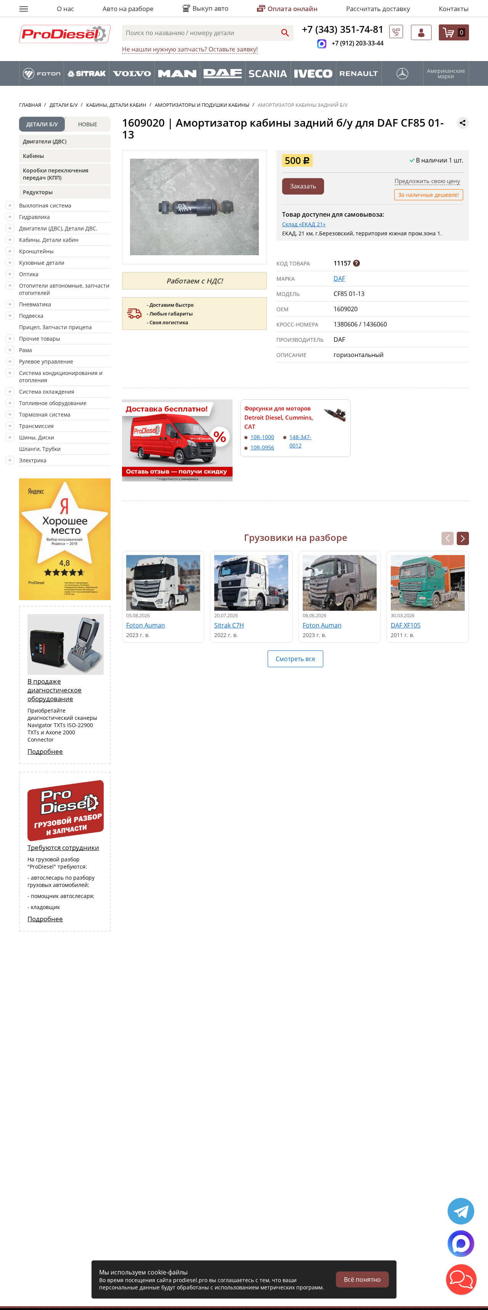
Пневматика (35, 304)
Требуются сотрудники (63, 847)
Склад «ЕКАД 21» (304, 224)
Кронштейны (36, 251)
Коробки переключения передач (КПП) (55, 174)
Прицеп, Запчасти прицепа (55, 327)
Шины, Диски (36, 437)
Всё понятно (362, 1279)
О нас (65, 8)
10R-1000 (262, 437)
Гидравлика (34, 216)
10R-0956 (262, 447)
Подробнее (45, 751)
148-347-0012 (300, 441)
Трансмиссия (36, 426)
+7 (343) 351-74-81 (343, 29)
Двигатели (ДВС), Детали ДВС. (58, 228)
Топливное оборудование (53, 403)
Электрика (33, 460)
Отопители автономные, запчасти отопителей (64, 289)
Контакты (454, 8)
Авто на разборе (128, 8)
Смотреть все (295, 659)
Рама (25, 350)
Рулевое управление (46, 361)
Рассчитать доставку (378, 8)
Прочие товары (39, 338)
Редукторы (38, 192)
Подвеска (31, 315)
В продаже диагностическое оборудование (54, 690)
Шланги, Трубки (40, 448)
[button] (463, 538)
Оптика (29, 274)
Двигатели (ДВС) (44, 141)
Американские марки (446, 73)
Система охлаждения (46, 391)
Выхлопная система (45, 205)
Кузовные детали (41, 262)
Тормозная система (45, 414)
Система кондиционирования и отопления (61, 376)
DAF (339, 278)
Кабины (33, 155)
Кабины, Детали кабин (49, 239)
